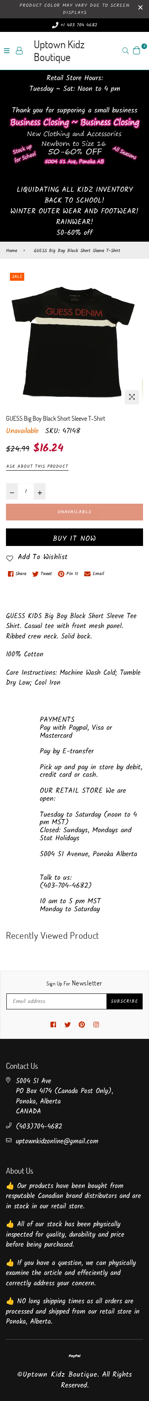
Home (11, 250)
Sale (17, 276)
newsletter (74, 983)
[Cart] (136, 50)
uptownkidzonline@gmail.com (57, 1141)
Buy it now (74, 539)
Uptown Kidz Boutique (59, 50)
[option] (74, 339)
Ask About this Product (37, 466)
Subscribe (124, 1001)
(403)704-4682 (39, 1126)
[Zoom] (132, 397)
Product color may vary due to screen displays (74, 9)
